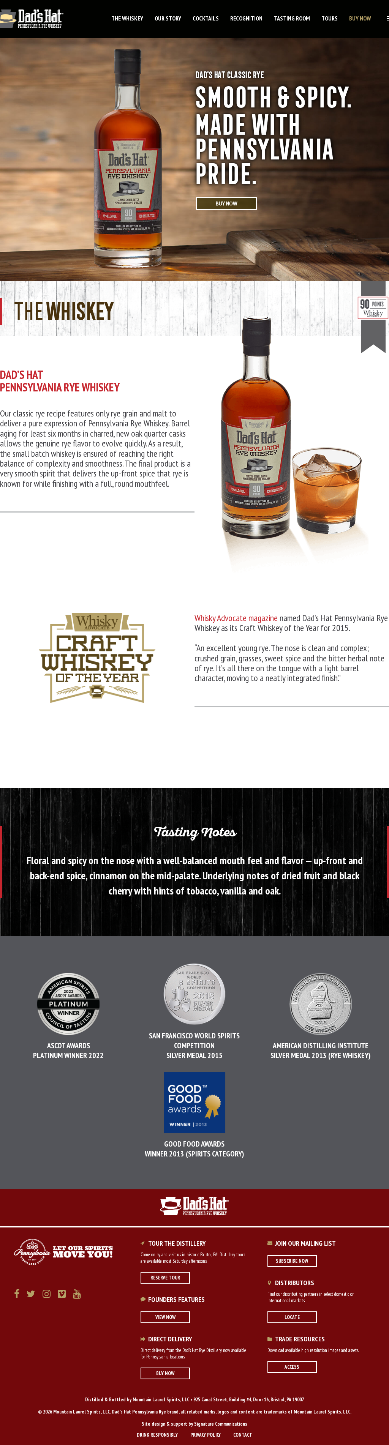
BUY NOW (360, 18)
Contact (242, 1435)
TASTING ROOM (292, 18)
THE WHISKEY (127, 18)
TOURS (329, 18)
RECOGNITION (246, 18)
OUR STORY (168, 18)
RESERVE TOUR (165, 1278)
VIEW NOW (165, 1317)
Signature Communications (220, 1424)
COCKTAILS (206, 18)
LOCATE (292, 1317)
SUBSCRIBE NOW (292, 1261)
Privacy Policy (205, 1435)
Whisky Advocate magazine (236, 618)
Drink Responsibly (157, 1435)
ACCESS (292, 1367)
